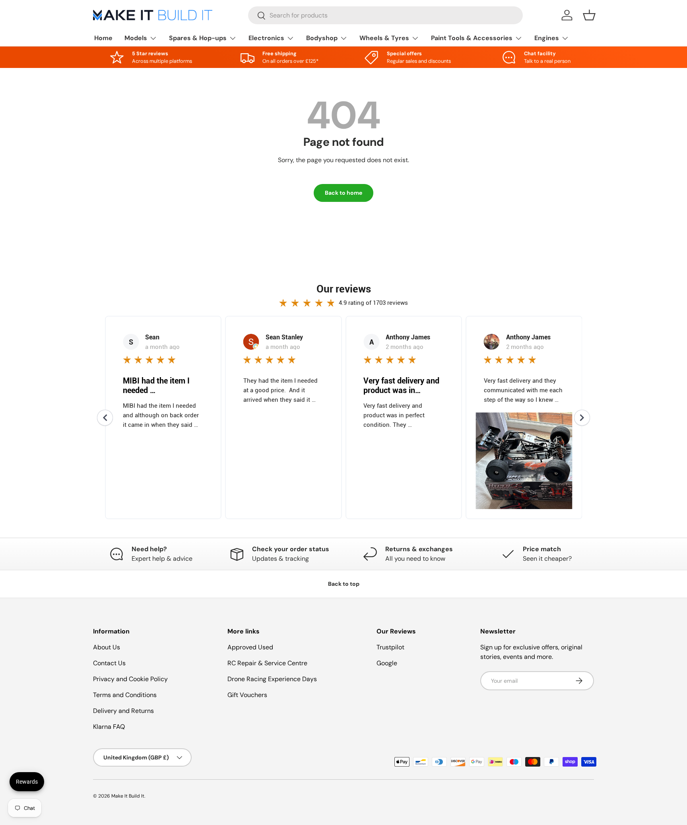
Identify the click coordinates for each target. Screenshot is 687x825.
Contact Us (109, 663)
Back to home (343, 192)
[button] (589, 15)
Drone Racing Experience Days (272, 679)
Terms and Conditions (125, 695)
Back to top (343, 583)
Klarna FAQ (109, 726)
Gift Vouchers (247, 695)
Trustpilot (390, 647)
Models (135, 38)
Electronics (266, 38)
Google (386, 663)
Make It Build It (127, 796)
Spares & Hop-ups (198, 38)
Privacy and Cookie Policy (130, 679)
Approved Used (250, 647)
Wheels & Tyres (384, 38)
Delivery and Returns (123, 711)
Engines (546, 38)
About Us (106, 647)
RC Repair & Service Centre (267, 663)
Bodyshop (322, 38)
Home (103, 38)
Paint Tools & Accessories (471, 38)
